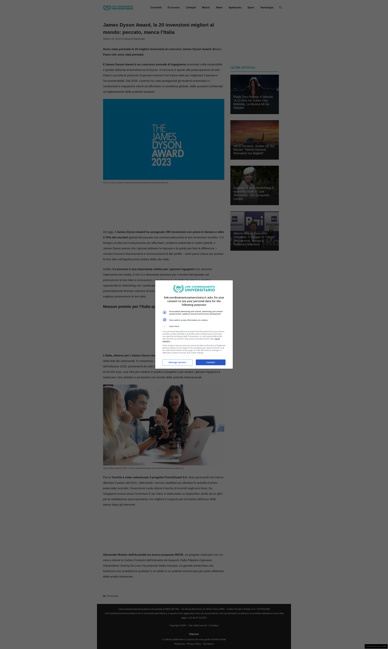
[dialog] (194, 324)
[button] (194, 326)
